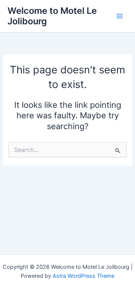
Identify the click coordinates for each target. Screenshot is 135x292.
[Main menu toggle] (120, 16)
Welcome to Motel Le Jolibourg (52, 16)
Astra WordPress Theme (83, 276)
